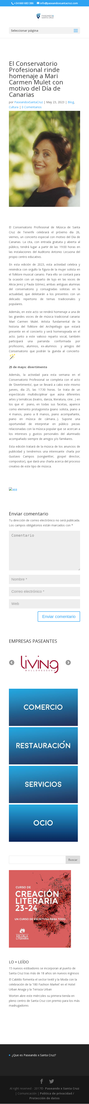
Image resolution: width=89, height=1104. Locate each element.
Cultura (13, 107)
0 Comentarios (32, 107)
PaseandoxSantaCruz (28, 102)
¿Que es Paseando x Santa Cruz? (34, 1055)
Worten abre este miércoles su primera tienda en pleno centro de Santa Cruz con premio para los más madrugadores (44, 1001)
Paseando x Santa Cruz (62, 1088)
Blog (71, 102)
